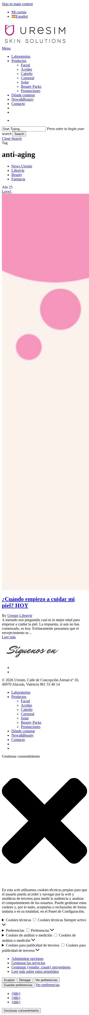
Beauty (16, 175)
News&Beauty (22, 735)
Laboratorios (20, 692)
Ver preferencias (46, 980)
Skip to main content (17, 4)
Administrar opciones (27, 959)
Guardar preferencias (18, 985)
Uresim (12, 616)
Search (19, 134)
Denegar (25, 980)
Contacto (18, 740)
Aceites (26, 705)
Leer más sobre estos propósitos (35, 971)
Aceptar (9, 980)
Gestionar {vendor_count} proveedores (40, 967)
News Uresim (21, 166)
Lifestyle (17, 170)
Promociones (30, 727)
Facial (25, 701)
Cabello (27, 710)
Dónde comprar (23, 731)
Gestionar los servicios (28, 963)
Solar (25, 718)
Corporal (27, 714)
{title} (16, 993)
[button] (6, 48)
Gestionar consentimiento (21, 1010)
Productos (18, 697)
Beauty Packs (31, 722)
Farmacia (18, 179)
